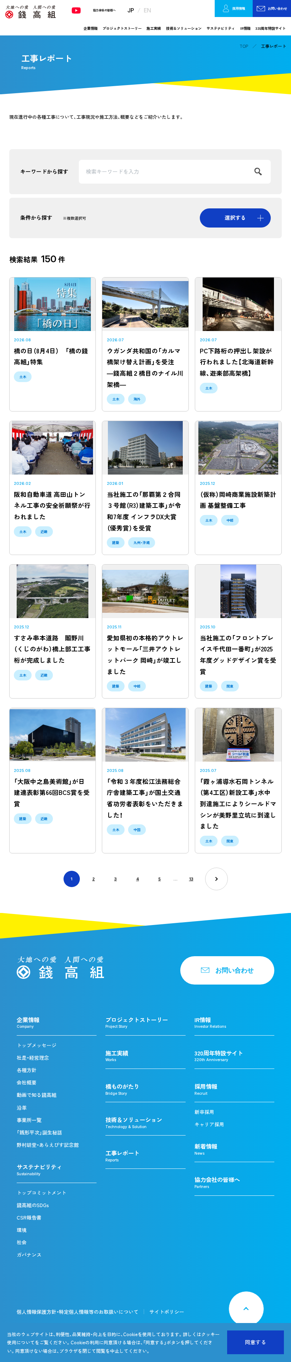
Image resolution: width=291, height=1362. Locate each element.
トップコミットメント (41, 1192)
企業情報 (90, 28)
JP (130, 10)
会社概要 (27, 1082)
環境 (22, 1229)
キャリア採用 (209, 1124)
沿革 (22, 1107)
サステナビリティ (221, 28)
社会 (22, 1242)
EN (147, 10)
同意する (255, 1342)
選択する (235, 218)
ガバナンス (29, 1254)
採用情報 (238, 8)
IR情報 (245, 28)
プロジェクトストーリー (122, 28)
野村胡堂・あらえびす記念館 (48, 1144)
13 (191, 878)
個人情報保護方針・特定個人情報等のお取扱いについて (77, 1311)
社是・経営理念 (33, 1057)
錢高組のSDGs (33, 1205)
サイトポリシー (166, 1311)
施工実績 (154, 28)
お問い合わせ (277, 8)
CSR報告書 (29, 1217)
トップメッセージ (36, 1045)
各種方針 (27, 1070)
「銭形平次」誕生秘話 (39, 1132)
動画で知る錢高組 (36, 1094)
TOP (244, 46)
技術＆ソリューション (184, 28)
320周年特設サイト (271, 28)
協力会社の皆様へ (104, 10)
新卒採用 (204, 1111)
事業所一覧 (29, 1119)
